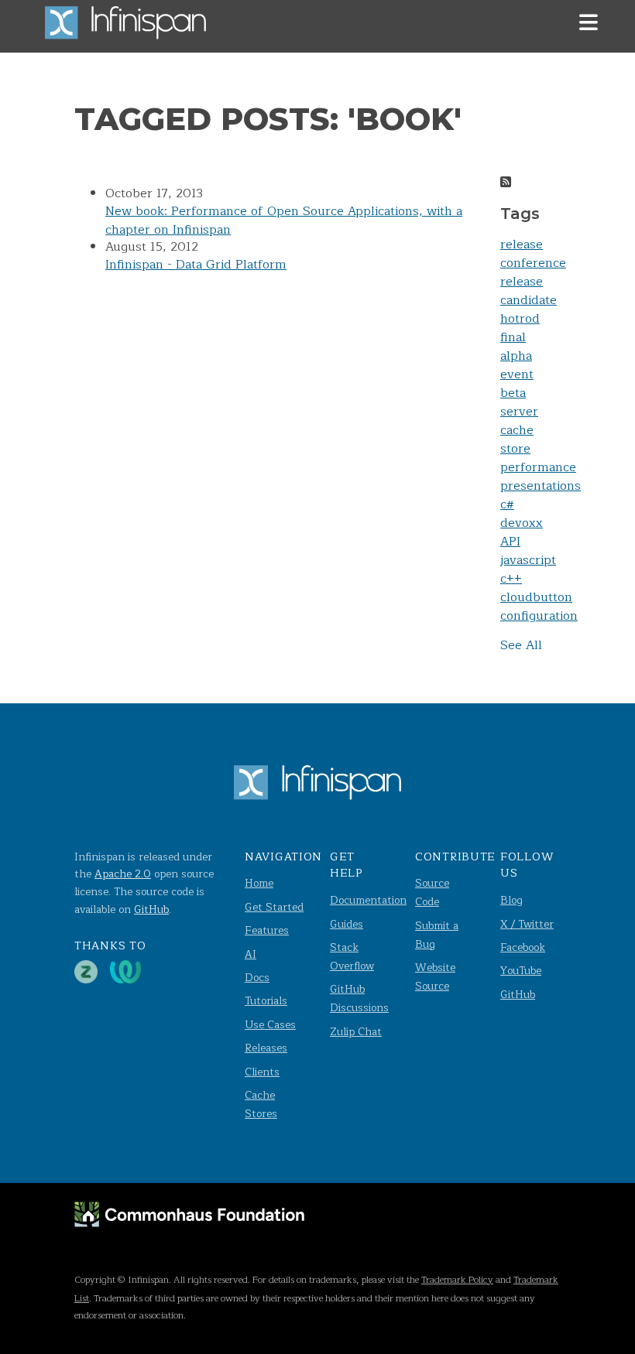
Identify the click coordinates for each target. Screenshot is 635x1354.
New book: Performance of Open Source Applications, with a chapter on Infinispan (283, 220)
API (510, 542)
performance (538, 467)
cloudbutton (536, 597)
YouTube (520, 971)
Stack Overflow (352, 957)
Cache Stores (261, 1104)
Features (267, 930)
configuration (539, 616)
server (519, 412)
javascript (528, 560)
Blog (511, 900)
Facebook (522, 947)
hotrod (520, 319)
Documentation (368, 900)
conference (533, 263)
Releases (266, 1048)
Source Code (432, 892)
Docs (257, 977)
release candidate (528, 291)
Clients (262, 1072)
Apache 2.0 (122, 874)
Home (259, 883)
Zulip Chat (356, 1032)
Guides (346, 924)
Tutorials (266, 1001)
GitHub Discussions (359, 998)
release (521, 244)
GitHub (151, 909)
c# (507, 504)
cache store (517, 439)
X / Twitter (527, 924)
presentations (540, 486)
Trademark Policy (457, 1279)
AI (250, 954)
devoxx (521, 523)
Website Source (435, 977)
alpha (516, 356)
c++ (511, 579)
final (513, 337)
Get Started (274, 907)
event (517, 374)
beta (513, 393)
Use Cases (270, 1025)
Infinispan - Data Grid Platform (196, 265)
